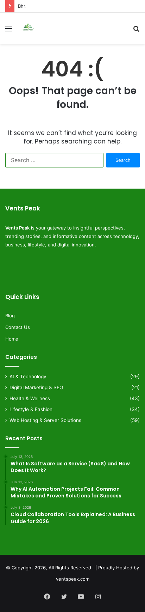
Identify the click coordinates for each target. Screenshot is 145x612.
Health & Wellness (30, 398)
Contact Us (17, 327)
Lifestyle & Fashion (31, 409)
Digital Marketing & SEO (36, 387)
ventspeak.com (72, 579)
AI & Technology (28, 376)
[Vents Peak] (28, 28)
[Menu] (8, 31)
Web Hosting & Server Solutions (45, 420)
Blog (10, 315)
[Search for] (136, 31)
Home (11, 339)
